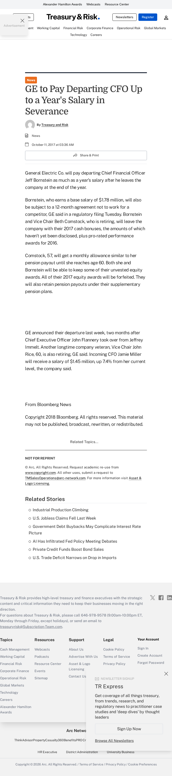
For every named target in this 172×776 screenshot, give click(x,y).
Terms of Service (116, 656)
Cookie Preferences (142, 764)
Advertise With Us (83, 656)
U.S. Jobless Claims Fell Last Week (64, 518)
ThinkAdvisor (23, 740)
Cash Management (15, 649)
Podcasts (41, 656)
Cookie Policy (113, 649)
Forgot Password (151, 663)
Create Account (150, 655)
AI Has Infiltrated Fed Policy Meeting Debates (75, 541)
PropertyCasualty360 (48, 740)
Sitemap (41, 678)
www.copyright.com (40, 472)
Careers (6, 700)
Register (148, 17)
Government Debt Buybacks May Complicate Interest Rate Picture (85, 529)
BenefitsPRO (73, 740)
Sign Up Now (129, 728)
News (31, 80)
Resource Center (117, 4)
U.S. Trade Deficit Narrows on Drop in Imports (74, 557)
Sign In (143, 648)
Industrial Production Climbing (60, 509)
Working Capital (12, 656)
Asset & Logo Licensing (79, 666)
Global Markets (12, 685)
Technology (9, 692)
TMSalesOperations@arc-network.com (55, 478)
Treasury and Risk (54, 125)
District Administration (82, 752)
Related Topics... (84, 442)
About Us (76, 649)
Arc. (44, 764)
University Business (120, 752)
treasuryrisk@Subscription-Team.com (31, 627)
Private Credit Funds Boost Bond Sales (68, 549)
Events (39, 671)
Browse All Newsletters (114, 741)
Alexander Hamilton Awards (62, 4)
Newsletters (124, 17)
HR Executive (47, 752)
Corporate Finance (14, 671)
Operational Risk (13, 678)
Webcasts (93, 4)
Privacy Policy (114, 664)
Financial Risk (11, 664)
